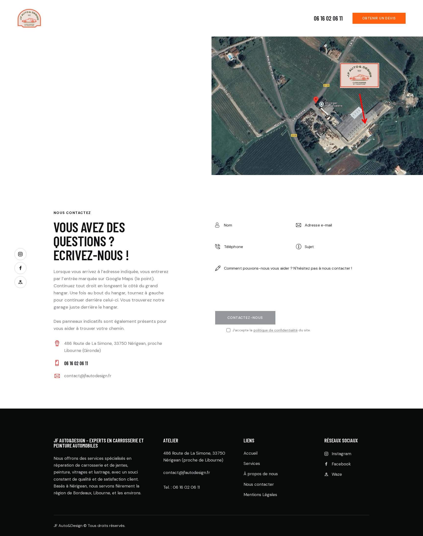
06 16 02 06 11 (328, 18)
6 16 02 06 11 (188, 487)
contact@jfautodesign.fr (87, 375)
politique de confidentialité (276, 330)
